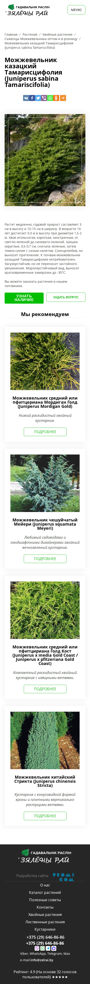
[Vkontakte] (26, 98)
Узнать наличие (24, 298)
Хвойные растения (45, 914)
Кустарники (45, 929)
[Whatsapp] (50, 98)
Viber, (25, 953)
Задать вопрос (66, 297)
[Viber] (44, 98)
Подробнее (45, 431)
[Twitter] (38, 98)
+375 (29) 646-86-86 (45, 937)
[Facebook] (32, 98)
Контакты (45, 907)
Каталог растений (45, 892)
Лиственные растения (45, 921)
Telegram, (55, 953)
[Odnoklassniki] (56, 98)
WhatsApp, (38, 953)
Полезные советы (45, 899)
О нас (45, 885)
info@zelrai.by (42, 960)
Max (66, 953)
